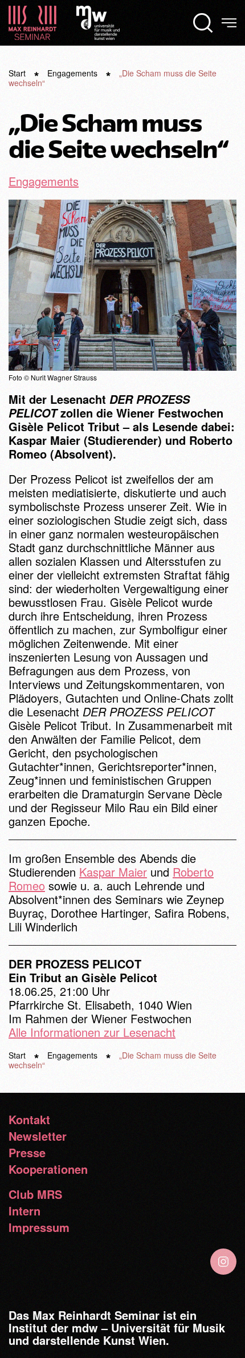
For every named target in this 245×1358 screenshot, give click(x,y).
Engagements (44, 181)
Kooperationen (48, 1169)
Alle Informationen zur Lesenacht (92, 1032)
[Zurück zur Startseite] (32, 23)
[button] (203, 23)
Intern (24, 1211)
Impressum (39, 1227)
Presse (27, 1153)
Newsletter (38, 1136)
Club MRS (35, 1194)
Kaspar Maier (113, 872)
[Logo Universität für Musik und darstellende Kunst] (98, 21)
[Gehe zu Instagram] (223, 1261)
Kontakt (29, 1120)
